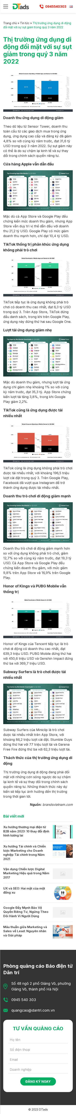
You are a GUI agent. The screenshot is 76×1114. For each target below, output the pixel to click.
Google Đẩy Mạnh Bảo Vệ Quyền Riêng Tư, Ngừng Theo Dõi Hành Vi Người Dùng (25, 912)
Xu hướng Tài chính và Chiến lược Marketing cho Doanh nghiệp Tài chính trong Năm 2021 (24, 852)
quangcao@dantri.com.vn (33, 1010)
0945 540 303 (23, 1000)
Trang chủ (10, 23)
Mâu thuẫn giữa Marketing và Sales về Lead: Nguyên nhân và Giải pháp (25, 931)
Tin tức (24, 23)
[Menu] (5, 6)
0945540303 (55, 6)
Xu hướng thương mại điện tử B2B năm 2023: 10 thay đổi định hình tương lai (26, 831)
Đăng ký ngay (38, 1081)
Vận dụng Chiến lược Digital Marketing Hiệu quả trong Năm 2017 (26, 873)
